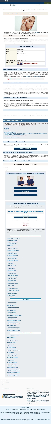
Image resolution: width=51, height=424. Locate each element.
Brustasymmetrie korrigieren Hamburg (14, 303)
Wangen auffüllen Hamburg (12, 293)
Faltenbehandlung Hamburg (12, 253)
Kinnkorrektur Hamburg (12, 265)
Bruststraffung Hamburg (12, 312)
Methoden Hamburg (10, 2)
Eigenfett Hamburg (11, 345)
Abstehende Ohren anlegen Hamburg (14, 238)
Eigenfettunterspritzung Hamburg (13, 250)
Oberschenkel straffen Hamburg (13, 357)
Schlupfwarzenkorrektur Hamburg (13, 328)
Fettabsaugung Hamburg (12, 347)
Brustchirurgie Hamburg (12, 305)
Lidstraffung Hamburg (11, 268)
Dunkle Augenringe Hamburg (12, 248)
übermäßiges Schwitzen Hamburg (13, 375)
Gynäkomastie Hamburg (12, 325)
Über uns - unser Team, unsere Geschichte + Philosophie (13, 397)
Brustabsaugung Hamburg (12, 302)
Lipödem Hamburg (11, 352)
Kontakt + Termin (26, 217)
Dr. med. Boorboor (34, 63)
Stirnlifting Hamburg (11, 285)
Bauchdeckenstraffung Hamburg (13, 340)
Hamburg (4, 2)
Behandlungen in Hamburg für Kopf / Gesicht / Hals (26, 235)
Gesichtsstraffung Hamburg (12, 258)
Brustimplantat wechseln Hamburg (13, 307)
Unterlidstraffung (27, 76)
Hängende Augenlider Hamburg (13, 260)
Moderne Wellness (8, 409)
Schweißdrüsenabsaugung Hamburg (14, 372)
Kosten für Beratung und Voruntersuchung (39, 396)
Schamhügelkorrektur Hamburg (13, 365)
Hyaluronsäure (10, 263)
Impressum (22, 407)
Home (2, 2)
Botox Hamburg (10, 245)
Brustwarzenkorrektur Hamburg (13, 322)
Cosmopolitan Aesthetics (26, 194)
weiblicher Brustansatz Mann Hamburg (14, 330)
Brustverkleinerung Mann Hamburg (13, 318)
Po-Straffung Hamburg (11, 360)
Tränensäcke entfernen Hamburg (13, 290)
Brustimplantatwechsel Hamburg (13, 308)
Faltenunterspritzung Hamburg (13, 255)
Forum (4, 393)
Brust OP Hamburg (26, 299)
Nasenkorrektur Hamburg (12, 273)
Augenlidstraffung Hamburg (12, 243)
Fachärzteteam (33, 401)
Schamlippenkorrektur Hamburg (13, 367)
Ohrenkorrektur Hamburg (12, 278)
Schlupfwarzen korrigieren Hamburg (14, 327)
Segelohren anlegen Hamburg (13, 283)
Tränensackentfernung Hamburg (13, 288)
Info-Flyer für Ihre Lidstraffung (16, 78)
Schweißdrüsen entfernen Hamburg (13, 370)
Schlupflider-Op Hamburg (12, 280)
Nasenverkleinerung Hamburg (13, 275)
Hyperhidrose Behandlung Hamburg (14, 350)
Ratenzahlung (5, 395)
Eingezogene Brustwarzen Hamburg (14, 323)
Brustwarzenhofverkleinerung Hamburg (14, 320)
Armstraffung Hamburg (11, 337)
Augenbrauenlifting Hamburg (12, 240)
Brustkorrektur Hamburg (12, 310)
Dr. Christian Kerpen (26, 63)
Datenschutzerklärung (27, 407)
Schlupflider (37, 32)
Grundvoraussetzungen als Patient (9, 394)
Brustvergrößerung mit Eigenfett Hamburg (14, 315)
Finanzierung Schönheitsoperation (26, 148)
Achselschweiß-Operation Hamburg (13, 335)
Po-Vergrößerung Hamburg (12, 362)
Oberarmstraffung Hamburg (12, 355)
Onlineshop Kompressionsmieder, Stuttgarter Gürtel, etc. (13, 396)
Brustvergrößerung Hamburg (12, 313)
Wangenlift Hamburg (11, 295)
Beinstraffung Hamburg (11, 342)
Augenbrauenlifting (37, 76)
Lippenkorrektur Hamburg (12, 270)
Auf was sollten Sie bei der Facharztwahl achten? (11, 389)
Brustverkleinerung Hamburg (12, 317)
